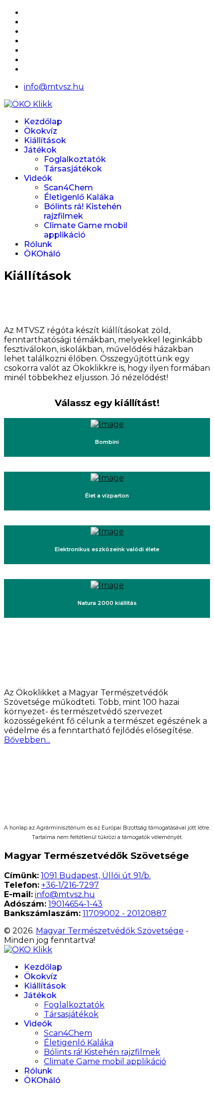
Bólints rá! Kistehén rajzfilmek (82, 211)
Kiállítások (45, 140)
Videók (38, 178)
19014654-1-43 (75, 904)
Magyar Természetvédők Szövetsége (110, 930)
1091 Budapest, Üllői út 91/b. (96, 875)
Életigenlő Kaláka (79, 197)
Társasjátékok (73, 168)
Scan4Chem (68, 187)
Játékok (40, 150)
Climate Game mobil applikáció (105, 1061)
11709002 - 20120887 (125, 913)
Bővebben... (27, 740)
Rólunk (38, 244)
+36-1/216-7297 (70, 885)
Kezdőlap (43, 121)
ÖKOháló (42, 253)
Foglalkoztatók (75, 159)
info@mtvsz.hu (54, 86)
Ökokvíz (40, 131)
